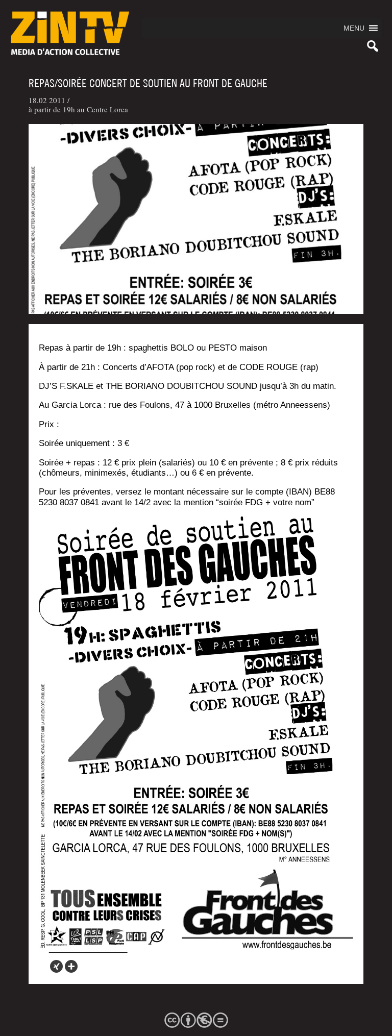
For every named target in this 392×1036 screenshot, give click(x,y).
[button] (354, 28)
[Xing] (56, 966)
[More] (71, 966)
